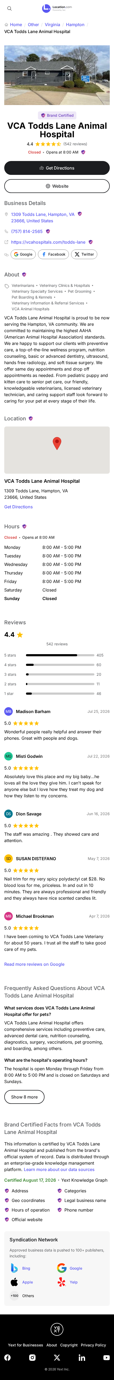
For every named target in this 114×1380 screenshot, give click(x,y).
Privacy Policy (93, 1345)
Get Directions (18, 506)
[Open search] (9, 8)
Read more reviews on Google (34, 964)
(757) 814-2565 (27, 231)
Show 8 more (24, 1097)
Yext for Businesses (25, 1345)
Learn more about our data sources (59, 1169)
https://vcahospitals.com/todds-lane (48, 242)
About (51, 1345)
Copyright (69, 1345)
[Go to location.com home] (57, 8)
